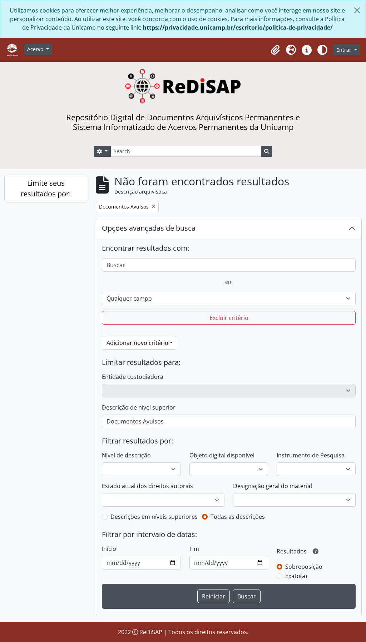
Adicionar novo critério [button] (137, 343)
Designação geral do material (272, 486)
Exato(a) (296, 576)
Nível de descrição (126, 455)
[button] (275, 50)
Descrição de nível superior (138, 407)
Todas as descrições (238, 517)
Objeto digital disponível (221, 455)
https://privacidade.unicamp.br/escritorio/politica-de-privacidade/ (238, 27)
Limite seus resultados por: (46, 188)
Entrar (344, 49)
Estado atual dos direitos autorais (147, 486)
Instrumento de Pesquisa (311, 455)
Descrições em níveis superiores (154, 517)
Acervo (36, 49)
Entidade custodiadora (132, 377)
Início (109, 549)
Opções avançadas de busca (149, 228)
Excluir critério (228, 318)
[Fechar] (357, 10)
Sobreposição (303, 567)
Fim (194, 549)
